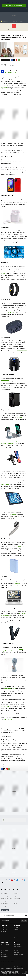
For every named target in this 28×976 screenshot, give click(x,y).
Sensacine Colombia (18, 966)
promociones (8, 719)
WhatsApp (21, 21)
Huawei (14, 688)
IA (25, 21)
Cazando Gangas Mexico (6, 896)
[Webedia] (5, 921)
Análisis (16, 893)
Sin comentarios (6, 60)
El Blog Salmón (17, 952)
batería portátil (19, 546)
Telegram (17, 880)
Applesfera (3, 931)
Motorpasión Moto (18, 946)
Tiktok (2, 882)
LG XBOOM (11, 312)
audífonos (17, 201)
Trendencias (3, 952)
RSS (20, 880)
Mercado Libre (14, 21)
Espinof (15, 937)
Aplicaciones (17, 898)
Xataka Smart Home (5, 933)
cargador (19, 417)
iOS (5, 688)
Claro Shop (4, 87)
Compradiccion (4, 956)
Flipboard (16, 60)
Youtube (12, 880)
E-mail (19, 60)
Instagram (14, 880)
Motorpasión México (18, 968)
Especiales (16, 896)
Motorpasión (17, 944)
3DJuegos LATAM (17, 963)
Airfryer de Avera (22, 350)
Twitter (14, 60)
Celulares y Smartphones (7, 898)
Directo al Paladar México (6, 968)
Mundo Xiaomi (4, 934)
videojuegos (4, 906)
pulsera (3, 273)
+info (19, 29)
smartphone (8, 161)
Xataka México (4, 963)
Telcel (15, 906)
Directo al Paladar (5, 944)
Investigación (4, 893)
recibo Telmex (5, 706)
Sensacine (16, 936)
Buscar (26, 915)
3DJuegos (16, 927)
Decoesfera (3, 954)
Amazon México (6, 21)
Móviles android (4, 903)
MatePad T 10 (5, 484)
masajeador (13, 514)
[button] (11, 71)
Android (8, 688)
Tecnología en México (19, 901)
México (15, 903)
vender (22, 740)
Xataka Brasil (4, 964)
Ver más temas (5, 910)
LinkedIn (25, 880)
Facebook (12, 60)
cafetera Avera (5, 380)
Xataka (2, 927)
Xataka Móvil (4, 929)
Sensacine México (18, 964)
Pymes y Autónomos (18, 954)
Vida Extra (16, 929)
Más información (15, 974)
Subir (23, 920)
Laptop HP (17, 583)
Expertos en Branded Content (11, 72)
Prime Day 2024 (4, 901)
